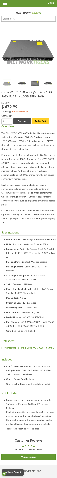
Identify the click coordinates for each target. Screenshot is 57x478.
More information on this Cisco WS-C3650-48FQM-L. (27, 348)
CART (51, 3)
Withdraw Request (13, 472)
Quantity (6, 116)
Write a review (28, 457)
